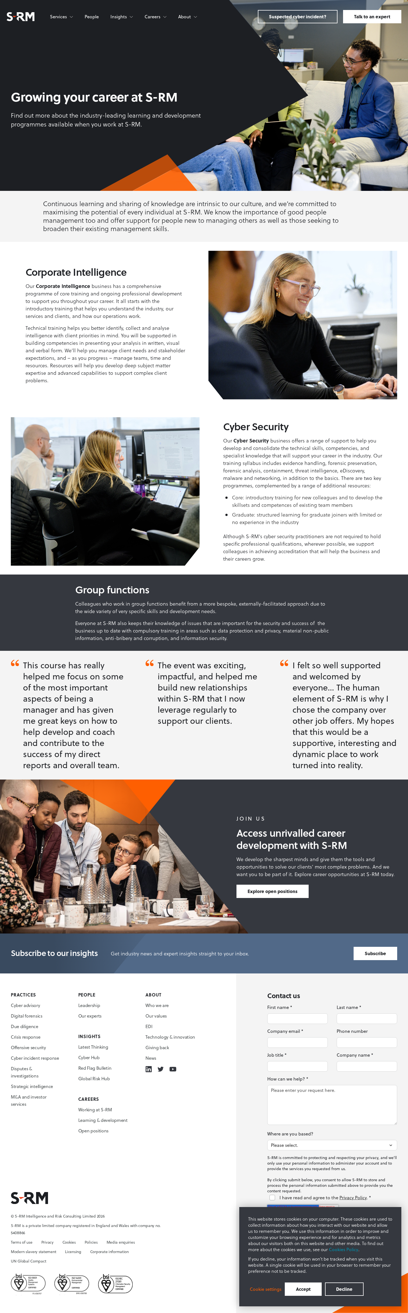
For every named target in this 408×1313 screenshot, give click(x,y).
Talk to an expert (372, 16)
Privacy (47, 1242)
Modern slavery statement (33, 1251)
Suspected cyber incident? (297, 16)
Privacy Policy (353, 1198)
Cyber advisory (25, 1005)
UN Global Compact (28, 1261)
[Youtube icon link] (172, 1069)
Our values (156, 1016)
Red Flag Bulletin (95, 1068)
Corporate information (109, 1251)
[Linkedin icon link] (148, 1069)
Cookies (69, 1242)
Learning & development (103, 1120)
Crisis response (25, 1037)
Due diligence (24, 1026)
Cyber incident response (35, 1058)
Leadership (89, 1005)
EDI (148, 1026)
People (92, 17)
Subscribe (375, 953)
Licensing (73, 1251)
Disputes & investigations (25, 1072)
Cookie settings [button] (265, 1289)
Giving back (157, 1047)
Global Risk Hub (94, 1079)
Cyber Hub (89, 1057)
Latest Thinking (93, 1047)
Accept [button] (303, 1289)
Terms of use (21, 1242)
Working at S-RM (95, 1110)
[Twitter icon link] (160, 1069)
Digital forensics (26, 1016)
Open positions (93, 1131)
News (150, 1058)
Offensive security (28, 1047)
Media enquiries (121, 1242)
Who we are (157, 1005)
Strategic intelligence (32, 1086)
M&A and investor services (29, 1100)
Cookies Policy (343, 1249)
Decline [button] (344, 1289)
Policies (91, 1242)
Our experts (90, 1016)
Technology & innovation (170, 1037)
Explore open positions (273, 891)
